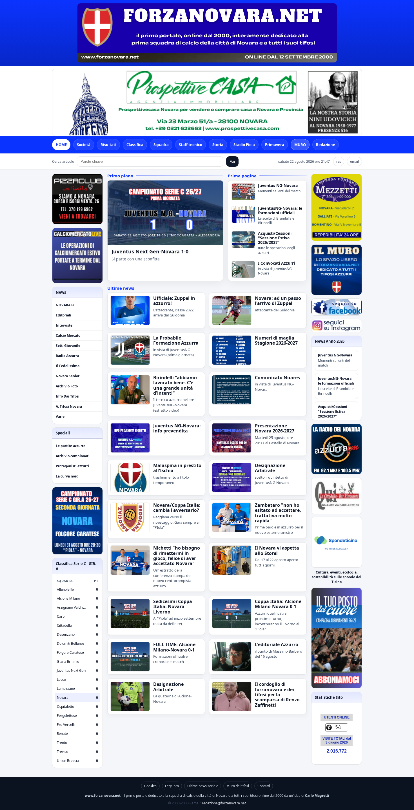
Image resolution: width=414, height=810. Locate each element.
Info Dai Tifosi (67, 396)
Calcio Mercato (68, 335)
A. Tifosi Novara (69, 406)
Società (83, 144)
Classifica (134, 144)
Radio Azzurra (67, 355)
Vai (232, 161)
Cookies (150, 786)
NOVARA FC (65, 305)
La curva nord (67, 476)
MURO (300, 144)
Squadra (161, 144)
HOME (61, 144)
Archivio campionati (73, 456)
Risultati (108, 144)
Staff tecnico (190, 144)
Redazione (325, 144)
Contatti (263, 786)
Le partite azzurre (70, 445)
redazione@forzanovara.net (224, 803)
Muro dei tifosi (237, 786)
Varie (60, 416)
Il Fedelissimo (67, 365)
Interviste (64, 325)
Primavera (274, 144)
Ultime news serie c (202, 786)
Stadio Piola (244, 144)
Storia (217, 144)
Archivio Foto (67, 386)
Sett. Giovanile (68, 345)
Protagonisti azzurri (72, 466)
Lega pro (172, 786)
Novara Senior (67, 376)
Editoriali (63, 315)
